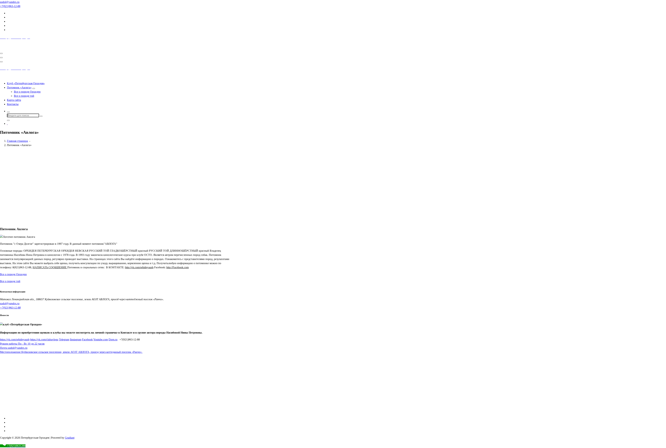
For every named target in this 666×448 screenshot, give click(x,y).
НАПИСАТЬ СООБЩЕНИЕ (50, 267)
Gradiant (69, 437)
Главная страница (17, 140)
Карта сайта (14, 100)
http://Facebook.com (177, 267)
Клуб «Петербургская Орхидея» (26, 83)
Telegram (64, 339)
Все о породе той (24, 95)
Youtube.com (100, 339)
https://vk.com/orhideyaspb (14, 339)
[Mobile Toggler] (33, 88)
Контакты (13, 104)
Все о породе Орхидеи (27, 91)
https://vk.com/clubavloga (44, 339)
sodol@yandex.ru (9, 303)
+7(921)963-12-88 (10, 307)
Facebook (87, 339)
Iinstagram (75, 339)
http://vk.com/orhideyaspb (139, 267)
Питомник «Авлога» (19, 87)
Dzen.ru (113, 339)
